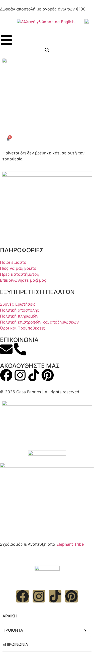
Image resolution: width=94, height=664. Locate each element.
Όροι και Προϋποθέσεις (22, 328)
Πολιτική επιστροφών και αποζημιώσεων (39, 322)
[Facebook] (6, 375)
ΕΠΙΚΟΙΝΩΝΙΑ (15, 644)
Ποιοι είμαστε (13, 262)
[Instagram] (20, 375)
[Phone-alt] (20, 349)
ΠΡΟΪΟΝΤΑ (13, 630)
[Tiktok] (34, 375)
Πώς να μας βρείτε (18, 268)
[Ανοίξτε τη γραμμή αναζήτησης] (47, 50)
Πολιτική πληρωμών (19, 316)
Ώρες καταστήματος (19, 274)
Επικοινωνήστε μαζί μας (23, 280)
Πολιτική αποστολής (19, 310)
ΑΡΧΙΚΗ (10, 615)
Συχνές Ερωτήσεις (18, 304)
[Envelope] (6, 349)
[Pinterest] (47, 375)
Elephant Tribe (70, 544)
